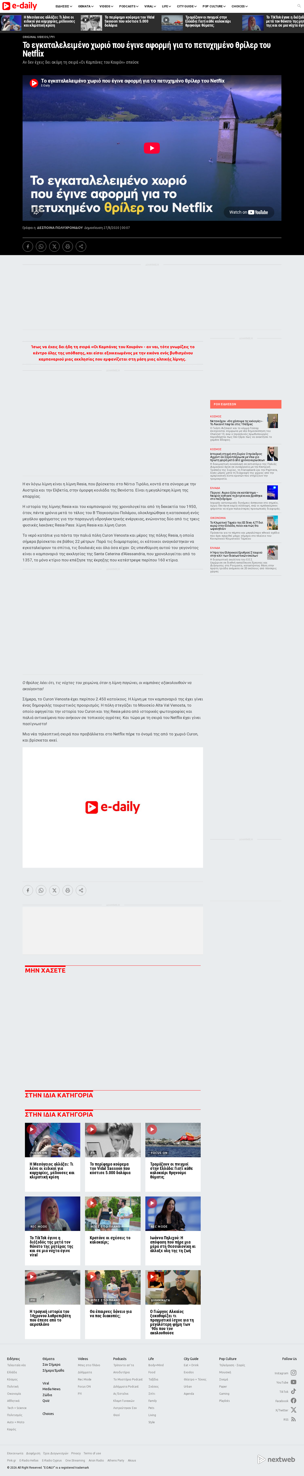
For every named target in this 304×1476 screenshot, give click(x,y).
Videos (83, 1359)
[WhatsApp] (41, 246)
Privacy (76, 1453)
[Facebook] (28, 246)
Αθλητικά (13, 1400)
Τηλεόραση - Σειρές (232, 1365)
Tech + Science (17, 1407)
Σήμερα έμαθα (53, 1370)
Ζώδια (47, 1395)
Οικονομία (14, 1393)
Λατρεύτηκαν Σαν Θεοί (125, 1411)
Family (152, 1400)
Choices (48, 1414)
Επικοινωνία (15, 1453)
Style (151, 1422)
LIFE (165, 6)
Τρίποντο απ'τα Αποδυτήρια (123, 1369)
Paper (223, 1386)
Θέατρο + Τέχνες (195, 1379)
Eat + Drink (191, 1365)
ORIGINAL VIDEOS (35, 37)
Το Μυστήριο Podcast (128, 1379)
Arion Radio (96, 1460)
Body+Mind (156, 1365)
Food (151, 1372)
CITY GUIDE (185, 6)
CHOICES (238, 6)
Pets (151, 1407)
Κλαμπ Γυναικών (123, 1400)
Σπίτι (151, 1393)
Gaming (224, 1393)
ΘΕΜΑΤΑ (84, 6)
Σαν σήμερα (51, 1364)
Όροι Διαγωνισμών (55, 1453)
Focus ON (84, 1386)
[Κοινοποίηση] (81, 246)
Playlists (224, 1400)
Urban (188, 1386)
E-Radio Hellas (29, 1460)
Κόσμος (12, 1379)
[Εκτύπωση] (67, 246)
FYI (52, 37)
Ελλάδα (12, 1372)
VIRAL (148, 6)
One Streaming (75, 1460)
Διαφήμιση (33, 1453)
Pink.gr (12, 1460)
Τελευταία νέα (16, 1365)
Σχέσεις (153, 1386)
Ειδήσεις (13, 1359)
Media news (52, 1389)
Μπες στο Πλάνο (89, 1365)
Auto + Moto (15, 1422)
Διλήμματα (85, 1372)
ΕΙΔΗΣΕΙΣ (62, 6)
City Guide (191, 1359)
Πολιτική (13, 1386)
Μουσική (225, 1372)
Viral (46, 1383)
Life (151, 1359)
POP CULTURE (213, 6)
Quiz (46, 1401)
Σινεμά (223, 1379)
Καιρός (11, 1429)
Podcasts (120, 1359)
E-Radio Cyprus (52, 1460)
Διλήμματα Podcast (126, 1386)
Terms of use (92, 1453)
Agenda (189, 1393)
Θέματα (48, 1359)
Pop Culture (228, 1359)
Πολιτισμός (14, 1415)
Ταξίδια (153, 1379)
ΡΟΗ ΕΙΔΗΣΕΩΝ (225, 404)
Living (152, 1415)
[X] (54, 246)
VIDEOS (105, 6)
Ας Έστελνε (120, 1393)
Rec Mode (84, 1379)
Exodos (189, 1372)
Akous (132, 1460)
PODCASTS (127, 6)
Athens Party (116, 1460)
